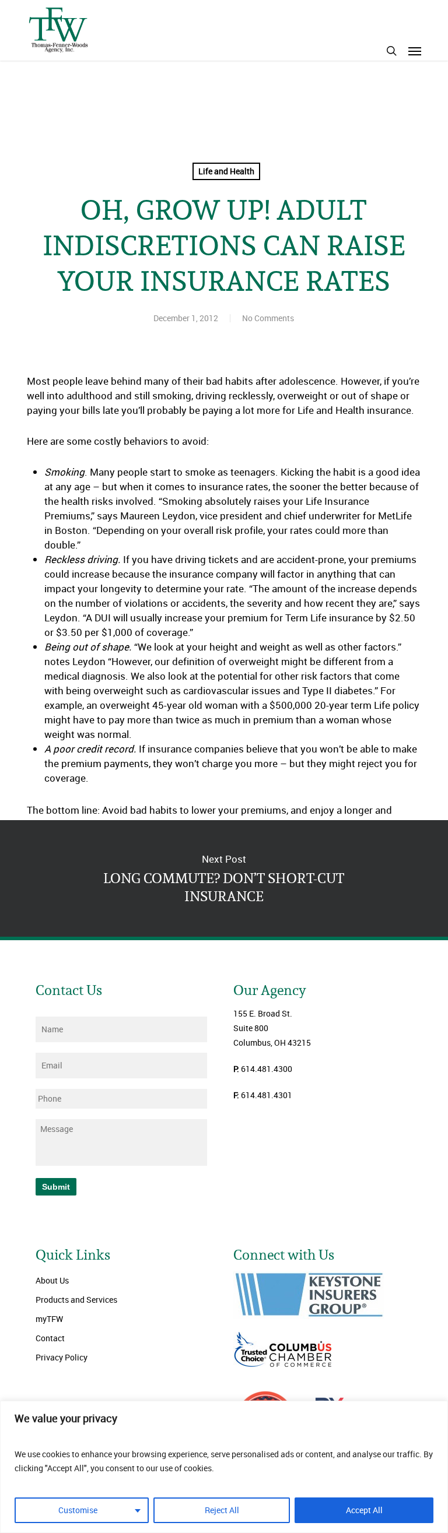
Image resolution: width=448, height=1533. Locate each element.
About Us (52, 1280)
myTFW (49, 1318)
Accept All (364, 1510)
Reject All (222, 1510)
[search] (391, 51)
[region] (224, 1467)
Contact (50, 1338)
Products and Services (76, 1299)
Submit (56, 1186)
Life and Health (226, 171)
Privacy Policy (62, 1357)
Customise (77, 1510)
